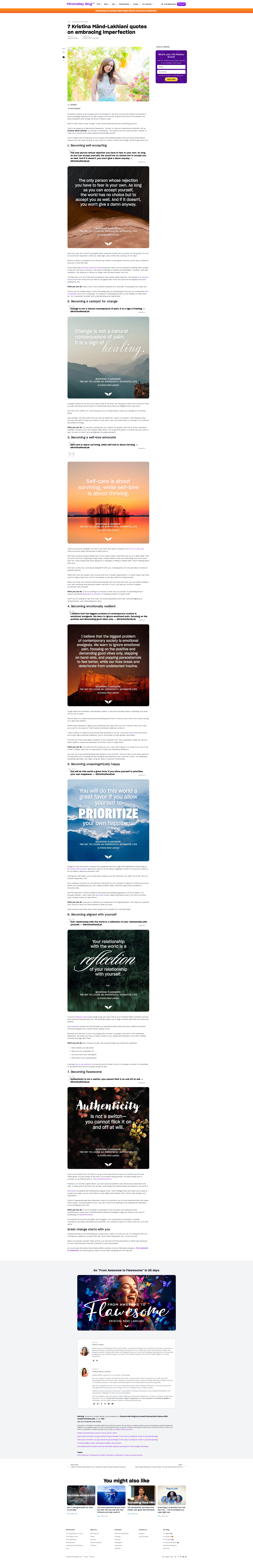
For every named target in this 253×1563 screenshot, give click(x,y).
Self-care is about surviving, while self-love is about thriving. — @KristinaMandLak (104, 446)
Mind (98, 4)
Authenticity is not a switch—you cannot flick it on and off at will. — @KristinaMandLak (106, 1080)
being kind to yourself (91, 594)
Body (106, 4)
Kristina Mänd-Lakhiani (91, 38)
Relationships (124, 4)
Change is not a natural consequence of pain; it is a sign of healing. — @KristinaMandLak (107, 310)
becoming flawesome (102, 1179)
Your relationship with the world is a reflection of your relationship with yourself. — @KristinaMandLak (108, 923)
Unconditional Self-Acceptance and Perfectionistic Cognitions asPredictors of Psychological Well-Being (112, 1446)
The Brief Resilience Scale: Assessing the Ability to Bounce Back (99, 1443)
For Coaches (147, 4)
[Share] (63, 52)
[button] (162, 4)
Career (135, 4)
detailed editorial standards (123, 1429)
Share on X (141, 162)
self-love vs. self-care (135, 549)
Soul (113, 4)
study (131, 733)
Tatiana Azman (72, 38)
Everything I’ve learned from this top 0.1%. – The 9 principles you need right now (171, 1509)
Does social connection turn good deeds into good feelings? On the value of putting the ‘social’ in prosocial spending (117, 1436)
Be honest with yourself (77, 869)
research (75, 1026)
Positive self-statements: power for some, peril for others (97, 1433)
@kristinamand (86, 1215)
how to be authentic (83, 1064)
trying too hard (81, 1017)
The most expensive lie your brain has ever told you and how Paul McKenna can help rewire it (111, 1509)
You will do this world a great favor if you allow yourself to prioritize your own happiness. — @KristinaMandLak (106, 773)
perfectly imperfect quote (91, 268)
